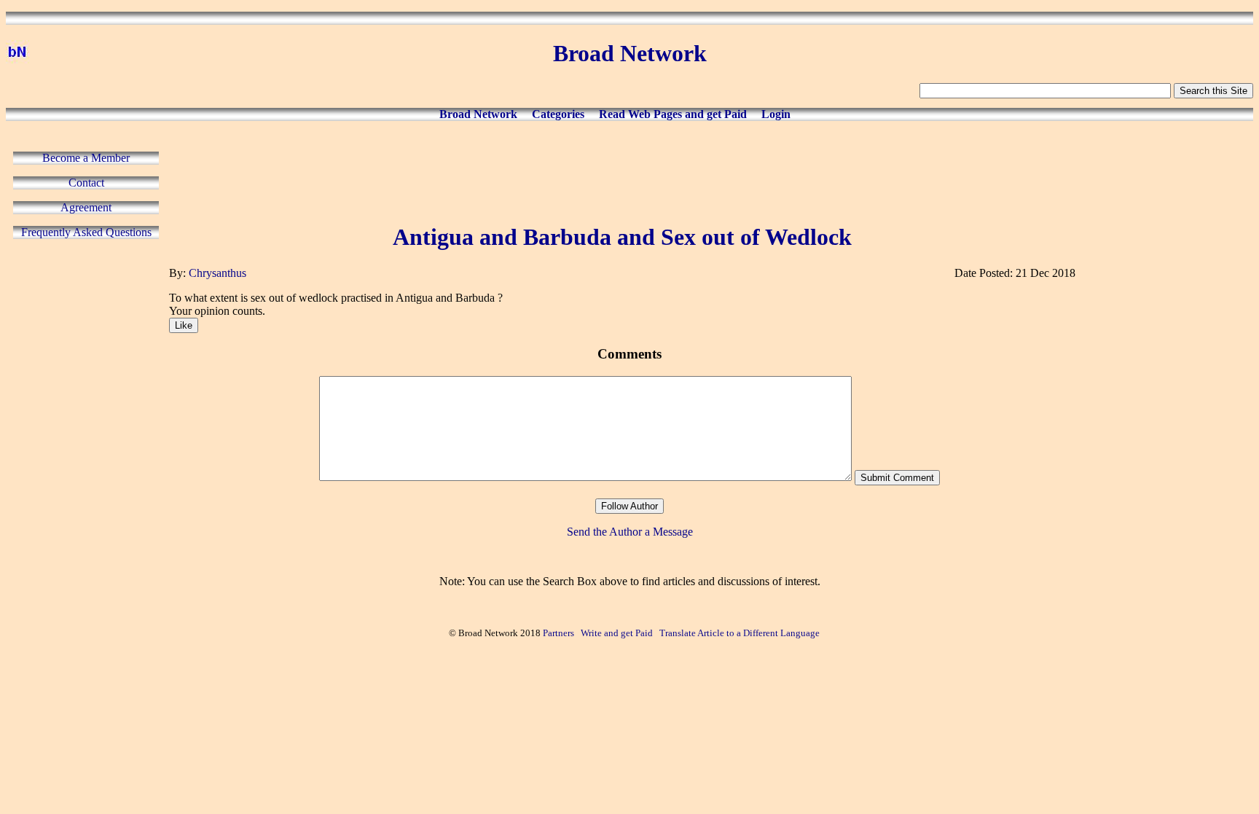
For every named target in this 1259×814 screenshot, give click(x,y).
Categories (558, 114)
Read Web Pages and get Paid (673, 114)
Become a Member (86, 158)
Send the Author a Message (630, 531)
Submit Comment (897, 477)
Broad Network (478, 114)
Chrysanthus (217, 273)
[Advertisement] (622, 169)
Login (776, 114)
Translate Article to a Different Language (739, 632)
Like (183, 325)
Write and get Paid (617, 632)
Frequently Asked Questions (86, 232)
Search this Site (1213, 90)
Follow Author (629, 506)
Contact (86, 182)
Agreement (85, 207)
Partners (558, 632)
